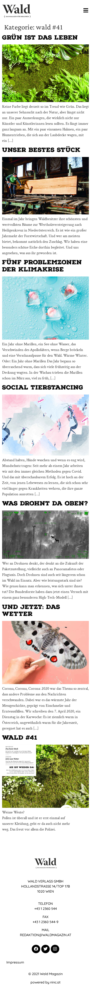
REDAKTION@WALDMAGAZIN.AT (45, 935)
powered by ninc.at (45, 982)
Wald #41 (19, 737)
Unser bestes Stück (41, 149)
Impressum (15, 962)
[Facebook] (36, 949)
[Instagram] (55, 949)
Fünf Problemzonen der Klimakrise (42, 266)
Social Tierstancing (42, 387)
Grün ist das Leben (40, 37)
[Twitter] (45, 949)
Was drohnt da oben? (45, 503)
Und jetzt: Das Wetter (31, 610)
